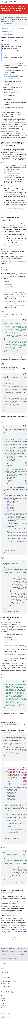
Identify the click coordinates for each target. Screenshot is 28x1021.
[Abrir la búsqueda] (20, 2)
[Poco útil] (12, 31)
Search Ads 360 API (12, 2)
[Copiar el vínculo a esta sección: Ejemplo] (7, 312)
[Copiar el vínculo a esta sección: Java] (5, 422)
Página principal (4, 28)
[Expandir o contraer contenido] (10, 45)
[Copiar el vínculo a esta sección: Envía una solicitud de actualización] (13, 220)
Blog (2, 968)
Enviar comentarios (8, 34)
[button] (14, 417)
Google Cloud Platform (6, 1003)
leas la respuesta (16, 133)
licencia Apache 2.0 (7, 953)
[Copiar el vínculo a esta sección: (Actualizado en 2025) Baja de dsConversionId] (16, 145)
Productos (12, 28)
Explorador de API (5, 977)
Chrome (3, 998)
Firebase (3, 1000)
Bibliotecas (3, 975)
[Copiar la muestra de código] (25, 320)
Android (3, 995)
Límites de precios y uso (6, 986)
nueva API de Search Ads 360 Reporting (11, 10)
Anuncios (3, 966)
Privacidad (10, 1014)
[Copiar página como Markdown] (16, 40)
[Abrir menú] (2, 2)
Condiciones (4, 1014)
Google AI (3, 1005)
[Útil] (9, 31)
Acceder (24, 1)
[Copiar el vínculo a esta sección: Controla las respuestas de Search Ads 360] (15, 893)
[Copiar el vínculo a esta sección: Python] (7, 558)
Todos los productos (6, 1007)
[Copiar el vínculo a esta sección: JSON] (6, 364)
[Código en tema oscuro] (23, 320)
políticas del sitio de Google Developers (15, 954)
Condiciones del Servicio (7, 983)
